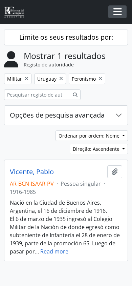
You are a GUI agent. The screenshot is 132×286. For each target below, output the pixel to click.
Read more (54, 251)
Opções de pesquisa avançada (57, 115)
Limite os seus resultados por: (66, 37)
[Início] (17, 12)
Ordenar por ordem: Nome (90, 135)
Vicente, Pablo (32, 172)
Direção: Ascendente (97, 149)
